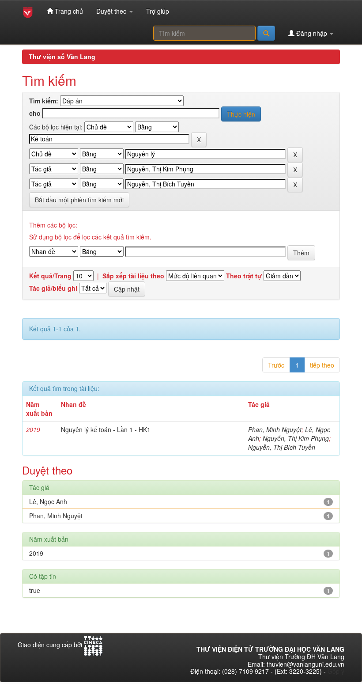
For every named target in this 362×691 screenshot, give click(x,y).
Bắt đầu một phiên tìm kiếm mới (79, 199)
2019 (36, 553)
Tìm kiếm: (43, 101)
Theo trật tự (244, 276)
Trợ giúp (157, 11)
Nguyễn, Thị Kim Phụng (296, 438)
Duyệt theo (112, 11)
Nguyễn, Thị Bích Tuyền (281, 447)
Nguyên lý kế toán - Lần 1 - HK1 (106, 429)
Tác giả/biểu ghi (53, 288)
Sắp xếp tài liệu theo (133, 276)
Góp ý (336, 671)
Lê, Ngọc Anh (48, 501)
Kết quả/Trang (50, 276)
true (34, 590)
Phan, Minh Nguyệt (275, 429)
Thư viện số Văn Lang (62, 56)
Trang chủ (68, 11)
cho (35, 113)
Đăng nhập (311, 33)
